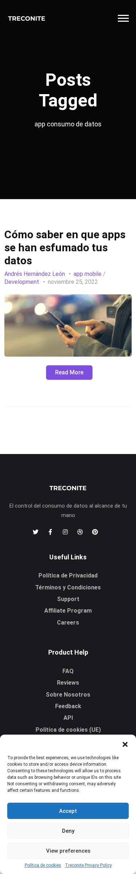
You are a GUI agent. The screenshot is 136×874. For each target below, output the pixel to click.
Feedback (68, 706)
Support (68, 599)
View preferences (68, 851)
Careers (68, 622)
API (68, 717)
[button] (125, 743)
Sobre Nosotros (68, 694)
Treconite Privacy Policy (88, 865)
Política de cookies (43, 865)
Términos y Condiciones (68, 587)
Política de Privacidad (68, 575)
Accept (68, 811)
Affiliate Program (68, 610)
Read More (69, 372)
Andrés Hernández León (34, 273)
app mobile (88, 273)
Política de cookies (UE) (68, 729)
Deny (68, 831)
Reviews (68, 682)
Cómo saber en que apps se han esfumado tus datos (64, 247)
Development (21, 281)
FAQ (68, 671)
